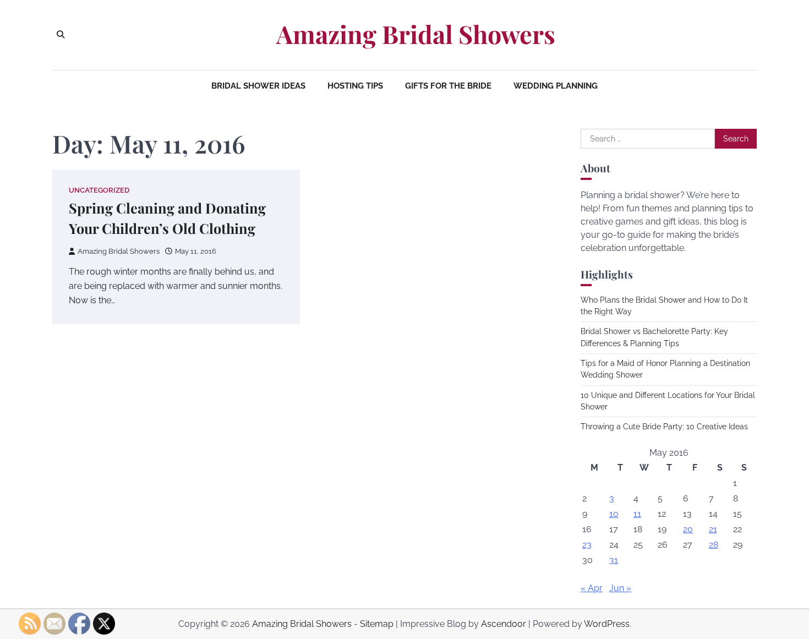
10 (614, 514)
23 (587, 544)
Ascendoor (503, 624)
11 (637, 514)
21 (713, 529)
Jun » (620, 588)
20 (688, 529)
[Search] (60, 34)
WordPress (607, 624)
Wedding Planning (555, 86)
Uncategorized (99, 190)
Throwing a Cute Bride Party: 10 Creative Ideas (664, 426)
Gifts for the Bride (448, 86)
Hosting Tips (355, 86)
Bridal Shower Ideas (258, 86)
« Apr (592, 588)
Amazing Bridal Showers (415, 34)
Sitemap (376, 624)
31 (613, 560)
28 (713, 544)
